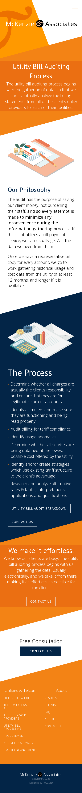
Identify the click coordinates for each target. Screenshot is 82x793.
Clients (50, 705)
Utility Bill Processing (13, 727)
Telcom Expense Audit (16, 707)
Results (51, 698)
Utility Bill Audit (16, 698)
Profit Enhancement (19, 750)
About (49, 719)
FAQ (47, 712)
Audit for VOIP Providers (15, 717)
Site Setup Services (18, 743)
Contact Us (22, 522)
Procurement (14, 735)
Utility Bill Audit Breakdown (39, 508)
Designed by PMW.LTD (41, 782)
